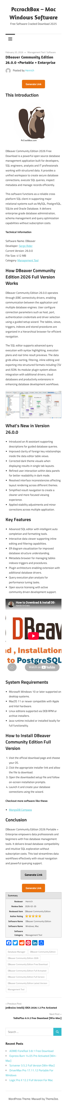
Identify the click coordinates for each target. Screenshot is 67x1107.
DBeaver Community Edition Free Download (28, 964)
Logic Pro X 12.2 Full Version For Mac (31, 1080)
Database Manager (16, 951)
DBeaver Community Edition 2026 (23, 958)
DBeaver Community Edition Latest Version (27, 983)
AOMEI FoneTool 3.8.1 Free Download (31, 1051)
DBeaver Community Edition (43, 951)
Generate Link (33, 84)
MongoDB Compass (20, 810)
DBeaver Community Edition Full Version (26, 976)
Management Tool (36, 52)
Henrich (29, 70)
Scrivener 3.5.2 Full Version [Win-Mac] (32, 1065)
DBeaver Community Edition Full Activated (27, 970)
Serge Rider (26, 246)
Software (51, 52)
